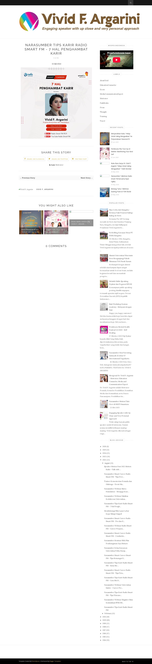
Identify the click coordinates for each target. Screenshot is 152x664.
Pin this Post (81, 159)
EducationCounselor (108, 85)
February (108, 613)
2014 (104, 640)
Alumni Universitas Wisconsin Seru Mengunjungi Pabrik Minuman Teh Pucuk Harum (121, 258)
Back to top (127, 661)
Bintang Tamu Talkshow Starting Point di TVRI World (121, 190)
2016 (104, 633)
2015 (104, 637)
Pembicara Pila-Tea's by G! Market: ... (56, 231)
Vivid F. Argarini (44, 189)
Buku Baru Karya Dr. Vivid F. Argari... (81, 223)
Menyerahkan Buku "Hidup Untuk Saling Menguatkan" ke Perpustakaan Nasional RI (121, 136)
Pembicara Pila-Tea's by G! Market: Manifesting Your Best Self (122, 151)
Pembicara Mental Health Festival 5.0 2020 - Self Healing (119, 330)
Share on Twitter (60, 159)
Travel (102, 121)
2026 (104, 446)
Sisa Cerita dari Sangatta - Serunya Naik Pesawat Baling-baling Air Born (121, 213)
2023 (104, 456)
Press (102, 107)
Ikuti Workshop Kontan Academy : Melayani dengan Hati (120, 307)
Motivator (59, 165)
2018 (104, 627)
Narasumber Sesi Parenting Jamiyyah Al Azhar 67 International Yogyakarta (120, 356)
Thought (103, 112)
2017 (104, 630)
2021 (104, 617)
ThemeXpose (35, 661)
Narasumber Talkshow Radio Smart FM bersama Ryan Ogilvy (121, 179)
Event (102, 89)
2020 (104, 620)
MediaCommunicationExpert (111, 94)
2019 (104, 623)
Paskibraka (104, 103)
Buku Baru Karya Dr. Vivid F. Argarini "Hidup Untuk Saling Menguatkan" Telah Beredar (121, 166)
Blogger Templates (55, 661)
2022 (104, 460)
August (107, 463)
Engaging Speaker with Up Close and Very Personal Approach (119, 416)
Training (103, 116)
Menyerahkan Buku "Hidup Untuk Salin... (31, 231)
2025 (104, 450)
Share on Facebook (35, 159)
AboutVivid (104, 80)
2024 (104, 453)
